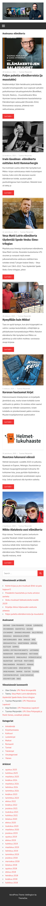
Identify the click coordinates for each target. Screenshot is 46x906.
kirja (20, 640)
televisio (35, 671)
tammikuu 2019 (12, 854)
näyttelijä (18, 661)
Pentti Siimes (28, 661)
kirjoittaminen (23, 643)
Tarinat (8, 747)
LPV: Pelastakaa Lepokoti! (28, 708)
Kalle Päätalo (37, 632)
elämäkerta (37, 625)
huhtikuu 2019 (11, 843)
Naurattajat (8, 661)
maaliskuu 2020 (12, 829)
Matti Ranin (33, 654)
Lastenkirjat (10, 737)
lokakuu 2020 (11, 819)
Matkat (8, 740)
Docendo (6, 625)
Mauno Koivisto (9, 657)
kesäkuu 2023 (11, 794)
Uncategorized (11, 754)
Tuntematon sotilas (11, 675)
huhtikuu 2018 (11, 882)
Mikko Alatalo (22, 657)
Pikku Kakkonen (9, 664)
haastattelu (20, 629)
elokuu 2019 (10, 840)
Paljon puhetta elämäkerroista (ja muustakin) (24, 614)
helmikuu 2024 (11, 787)
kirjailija (27, 640)
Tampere (19, 671)
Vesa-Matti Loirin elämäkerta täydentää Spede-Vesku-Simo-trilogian (20, 239)
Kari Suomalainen (10, 640)
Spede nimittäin (25, 668)
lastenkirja (34, 650)
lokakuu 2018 (11, 865)
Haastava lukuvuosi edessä (18, 457)
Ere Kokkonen (8, 629)
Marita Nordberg (21, 654)
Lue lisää (7, 116)
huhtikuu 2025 (11, 773)
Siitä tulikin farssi (10, 668)
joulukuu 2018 (11, 857)
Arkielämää (10, 726)
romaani (30, 664)
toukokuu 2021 (11, 812)
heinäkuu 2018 (11, 875)
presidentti (21, 664)
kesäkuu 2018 (11, 879)
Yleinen (8, 758)
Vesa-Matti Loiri (9, 679)
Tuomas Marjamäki (25, 72)
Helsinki (30, 629)
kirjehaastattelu (9, 643)
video (19, 679)
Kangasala (7, 636)
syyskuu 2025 (11, 769)
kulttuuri (7, 647)
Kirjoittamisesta (12, 730)
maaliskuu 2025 (12, 776)
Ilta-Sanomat (8, 632)
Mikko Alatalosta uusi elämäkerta (22, 529)
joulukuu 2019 (11, 833)
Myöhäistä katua (35, 657)
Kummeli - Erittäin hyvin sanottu (15, 650)
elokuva (29, 625)
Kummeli (16, 647)
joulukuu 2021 (11, 808)
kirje (33, 640)
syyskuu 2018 (11, 868)
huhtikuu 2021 (11, 815)
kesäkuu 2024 (11, 780)
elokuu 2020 (10, 822)
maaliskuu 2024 (12, 783)
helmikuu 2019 (11, 850)
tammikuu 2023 (12, 798)
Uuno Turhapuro (26, 675)
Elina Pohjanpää (18, 625)
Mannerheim (8, 654)
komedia (34, 643)
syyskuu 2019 (11, 836)
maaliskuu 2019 (12, 847)
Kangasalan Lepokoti (21, 636)
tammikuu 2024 (12, 790)
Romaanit (9, 744)
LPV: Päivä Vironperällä (26, 690)
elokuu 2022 (10, 801)
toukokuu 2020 (11, 826)
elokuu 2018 (10, 872)
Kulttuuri (9, 733)
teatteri (27, 671)
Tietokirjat (9, 751)
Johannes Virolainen (22, 632)
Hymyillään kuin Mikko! (16, 319)
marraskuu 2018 (12, 861)
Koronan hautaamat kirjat (17, 392)
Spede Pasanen (8, 671)
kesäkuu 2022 (11, 805)
